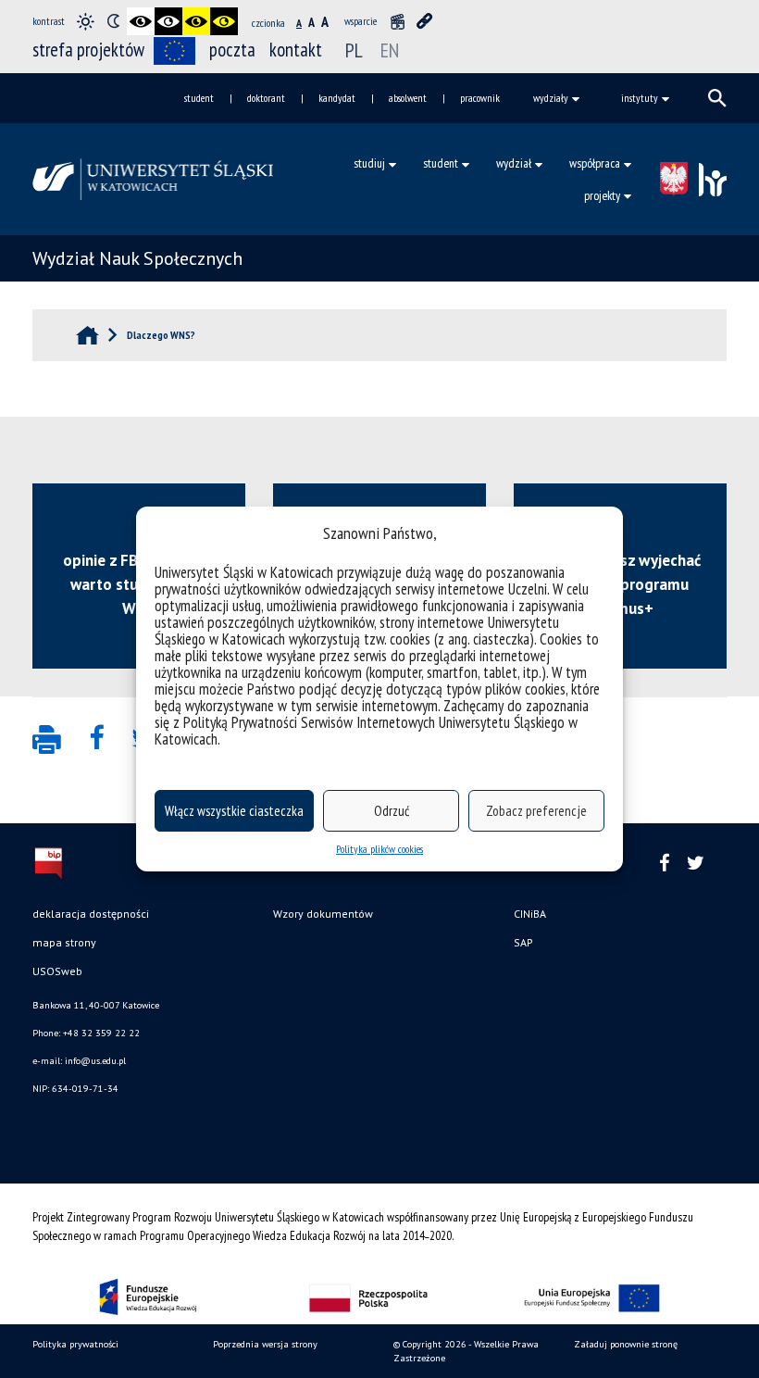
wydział (513, 163)
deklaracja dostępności (90, 914)
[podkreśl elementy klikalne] (425, 21)
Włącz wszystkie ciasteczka (234, 811)
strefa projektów (88, 49)
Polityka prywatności (75, 1344)
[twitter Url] (695, 863)
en (389, 50)
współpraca (594, 163)
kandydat (336, 98)
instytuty (639, 98)
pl (354, 50)
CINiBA (530, 914)
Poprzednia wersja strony (265, 1344)
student (199, 98)
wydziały (550, 98)
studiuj (369, 163)
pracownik (480, 98)
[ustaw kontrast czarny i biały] (141, 21)
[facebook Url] (664, 863)
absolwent (408, 98)
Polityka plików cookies (379, 849)
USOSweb (57, 971)
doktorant (266, 98)
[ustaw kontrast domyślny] (85, 21)
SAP (523, 942)
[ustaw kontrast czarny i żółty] (196, 21)
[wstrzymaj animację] (397, 21)
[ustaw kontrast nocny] (113, 21)
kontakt (295, 49)
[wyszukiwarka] (717, 98)
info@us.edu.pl (95, 1061)
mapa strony (64, 942)
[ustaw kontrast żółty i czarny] (224, 21)
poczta (232, 49)
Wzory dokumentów (323, 914)
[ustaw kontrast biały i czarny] (168, 21)
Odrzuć (391, 811)
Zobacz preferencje (536, 811)
